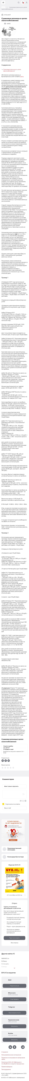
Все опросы (14, 942)
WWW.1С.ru (5, 958)
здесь (22, 76)
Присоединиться (15, 1012)
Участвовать (14, 999)
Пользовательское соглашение (11, 1055)
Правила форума (6, 1066)
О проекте (4, 1052)
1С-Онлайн (5, 964)
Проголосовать (14, 938)
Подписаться (14, 986)
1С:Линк (4, 961)
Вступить (14, 1026)
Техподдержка (6, 1069)
